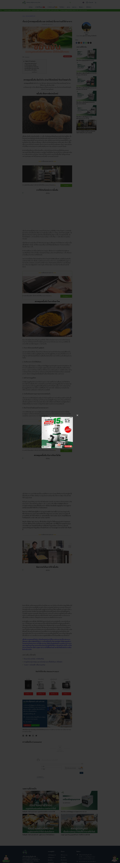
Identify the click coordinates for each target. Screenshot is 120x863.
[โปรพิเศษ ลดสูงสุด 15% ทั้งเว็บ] (57, 417)
